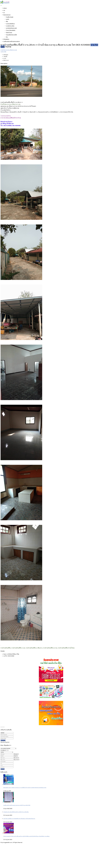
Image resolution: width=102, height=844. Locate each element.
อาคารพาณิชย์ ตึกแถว (10, 23)
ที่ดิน (7, 21)
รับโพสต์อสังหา (6, 39)
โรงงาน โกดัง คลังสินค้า (10, 30)
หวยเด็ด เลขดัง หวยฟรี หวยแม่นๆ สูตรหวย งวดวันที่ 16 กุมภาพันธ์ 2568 (16, 805)
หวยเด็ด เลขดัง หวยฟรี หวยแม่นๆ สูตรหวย (11, 41)
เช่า (4, 12)
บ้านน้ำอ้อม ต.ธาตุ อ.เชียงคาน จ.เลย (9, 50)
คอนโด (7, 19)
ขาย (4, 10)
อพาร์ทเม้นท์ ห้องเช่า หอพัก (11, 28)
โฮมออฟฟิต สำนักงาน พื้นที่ (11, 34)
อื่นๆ (7, 37)
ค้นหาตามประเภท (6, 14)
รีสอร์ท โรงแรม (9, 32)
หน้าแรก (5, 8)
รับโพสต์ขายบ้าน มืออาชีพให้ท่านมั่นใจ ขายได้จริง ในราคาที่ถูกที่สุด (16, 812)
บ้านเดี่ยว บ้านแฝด (9, 17)
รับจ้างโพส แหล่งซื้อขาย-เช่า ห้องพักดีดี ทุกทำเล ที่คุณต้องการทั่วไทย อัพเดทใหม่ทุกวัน (19, 818)
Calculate (3, 740)
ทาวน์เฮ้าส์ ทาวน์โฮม (10, 25)
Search (2, 769)
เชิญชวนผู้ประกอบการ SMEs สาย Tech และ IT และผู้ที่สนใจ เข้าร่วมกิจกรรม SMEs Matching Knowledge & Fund (24, 787)
